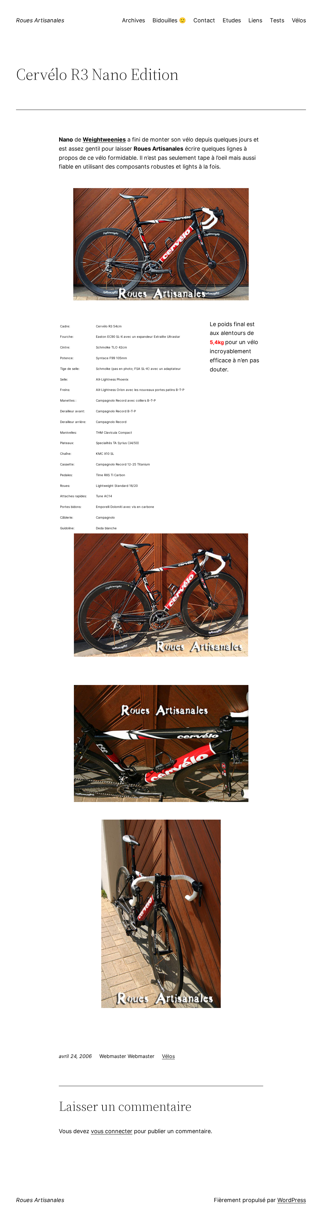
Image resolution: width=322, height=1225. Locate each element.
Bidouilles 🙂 (169, 20)
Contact (204, 20)
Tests (277, 20)
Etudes (232, 20)
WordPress (291, 1200)
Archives (133, 20)
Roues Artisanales (40, 20)
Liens (255, 20)
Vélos (299, 20)
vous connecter (111, 1131)
